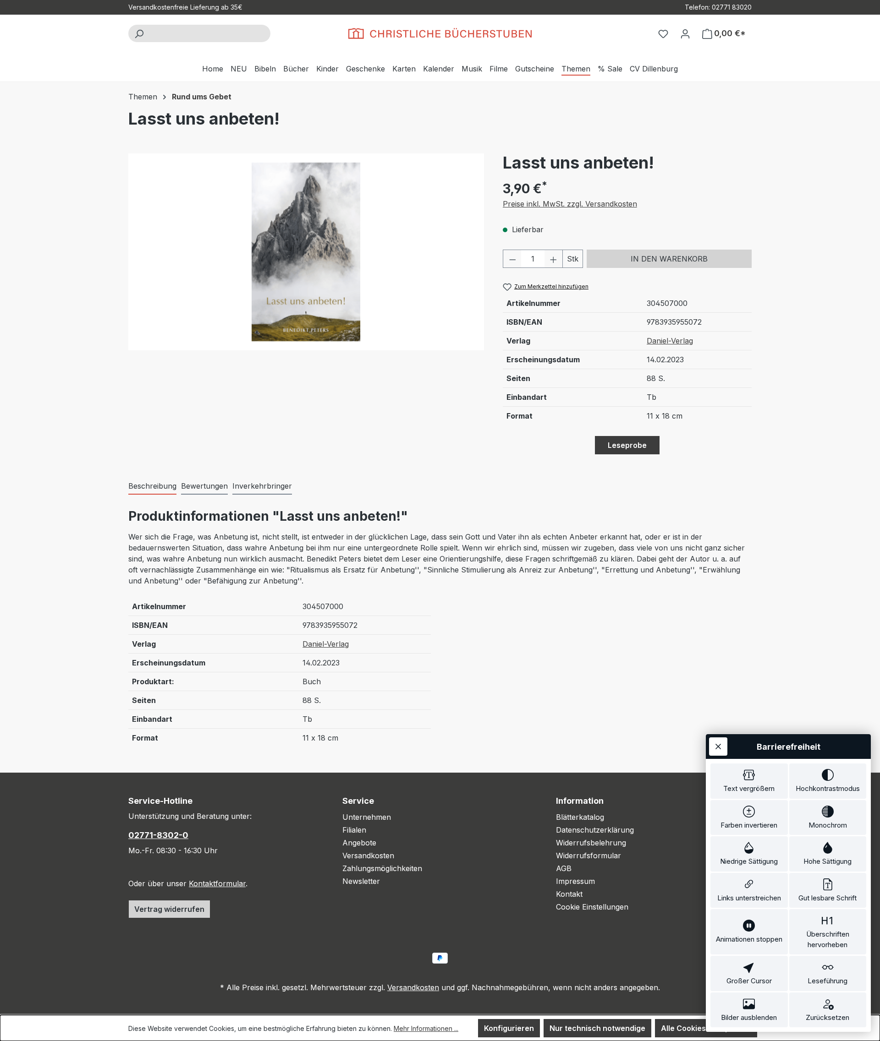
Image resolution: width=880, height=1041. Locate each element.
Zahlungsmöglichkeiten (382, 868)
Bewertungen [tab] (204, 486)
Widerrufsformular (588, 855)
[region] (306, 251)
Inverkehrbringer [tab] (262, 486)
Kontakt (569, 894)
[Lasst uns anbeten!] (306, 251)
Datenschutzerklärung (595, 829)
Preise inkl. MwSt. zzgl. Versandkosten (570, 203)
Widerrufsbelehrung (591, 842)
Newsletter (361, 881)
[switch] (749, 781)
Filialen (354, 829)
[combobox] (209, 33)
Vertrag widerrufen (169, 909)
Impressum (575, 881)
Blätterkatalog (580, 817)
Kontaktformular (217, 883)
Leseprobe (627, 445)
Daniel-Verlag (670, 340)
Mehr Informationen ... (426, 1028)
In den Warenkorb (669, 258)
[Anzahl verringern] (512, 259)
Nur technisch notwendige (597, 1028)
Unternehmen (366, 817)
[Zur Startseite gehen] (440, 33)
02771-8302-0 (158, 835)
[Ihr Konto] (685, 33)
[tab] (152, 486)
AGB (564, 868)
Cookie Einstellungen (592, 906)
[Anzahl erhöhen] (553, 259)
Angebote (359, 842)
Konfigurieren (509, 1028)
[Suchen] (138, 33)
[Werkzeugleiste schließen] (718, 746)
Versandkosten (368, 855)
